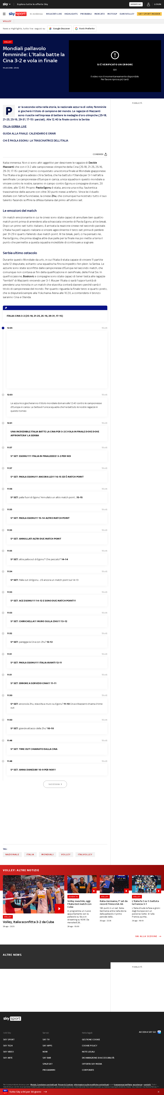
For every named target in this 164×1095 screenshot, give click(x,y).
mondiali (47, 854)
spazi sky (48, 1064)
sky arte (8, 1058)
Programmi (49, 1070)
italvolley (85, 854)
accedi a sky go (147, 1032)
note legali (88, 1051)
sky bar (47, 1058)
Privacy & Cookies (65, 1084)
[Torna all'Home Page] (18, 14)
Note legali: (87, 1033)
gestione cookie (91, 1039)
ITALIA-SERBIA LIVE (15, 126)
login (157, 4)
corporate (88, 1070)
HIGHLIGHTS (71, 14)
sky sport (8, 1039)
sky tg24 (8, 1045)
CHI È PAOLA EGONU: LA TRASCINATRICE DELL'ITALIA (35, 140)
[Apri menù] (4, 14)
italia (30, 854)
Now (45, 1051)
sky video (8, 1051)
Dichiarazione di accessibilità (98, 1058)
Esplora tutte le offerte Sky (32, 4)
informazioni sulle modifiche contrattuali (91, 1084)
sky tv (46, 1039)
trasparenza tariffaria (123, 1084)
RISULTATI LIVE (54, 14)
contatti (147, 1084)
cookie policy (89, 1045)
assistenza (137, 1084)
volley (66, 854)
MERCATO (99, 14)
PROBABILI (86, 14)
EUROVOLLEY (127, 14)
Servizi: (46, 1033)
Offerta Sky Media (92, 1064)
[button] (77, 1092)
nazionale (12, 854)
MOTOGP (112, 14)
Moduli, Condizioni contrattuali (43, 1084)
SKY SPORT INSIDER (149, 14)
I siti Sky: (7, 1033)
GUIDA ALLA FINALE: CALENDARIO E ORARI (29, 133)
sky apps (47, 1045)
